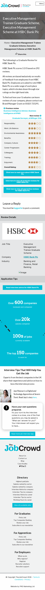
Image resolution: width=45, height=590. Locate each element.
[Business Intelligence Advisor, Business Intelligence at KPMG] (4, 108)
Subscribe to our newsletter (22, 525)
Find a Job (22, 517)
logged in (18, 208)
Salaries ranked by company (22, 487)
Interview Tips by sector (22, 497)
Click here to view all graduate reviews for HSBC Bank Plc (22, 181)
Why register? (22, 559)
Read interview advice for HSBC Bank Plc (22, 287)
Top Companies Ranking (23, 520)
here (35, 397)
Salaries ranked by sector (22, 484)
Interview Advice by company (22, 489)
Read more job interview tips (22, 434)
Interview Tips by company (22, 492)
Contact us (22, 458)
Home (7, 42)
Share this (22, 54)
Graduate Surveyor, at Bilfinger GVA (26, 118)
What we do (22, 556)
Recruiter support (22, 566)
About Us (22, 456)
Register (22, 561)
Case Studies (22, 464)
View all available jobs (22, 505)
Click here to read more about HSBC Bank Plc (22, 173)
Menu (41, 4)
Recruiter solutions (22, 564)
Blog (22, 461)
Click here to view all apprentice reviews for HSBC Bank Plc (22, 190)
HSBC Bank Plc (31, 257)
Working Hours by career (22, 500)
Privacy (27, 579)
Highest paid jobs (22, 481)
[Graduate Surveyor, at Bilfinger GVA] (40, 116)
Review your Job (23, 523)
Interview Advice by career (22, 495)
